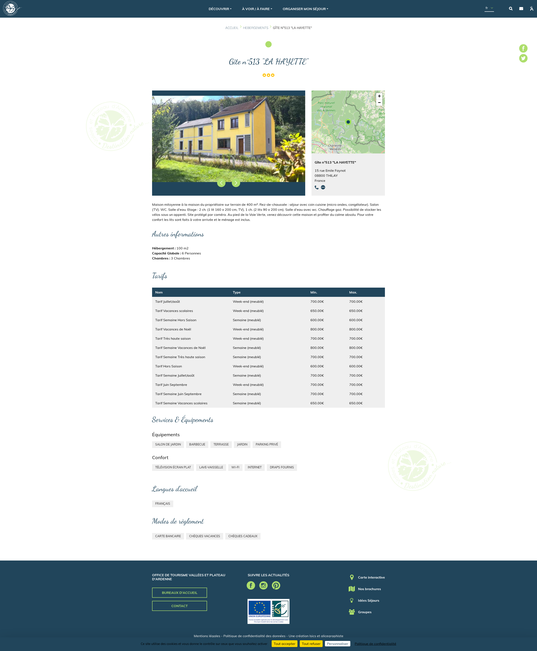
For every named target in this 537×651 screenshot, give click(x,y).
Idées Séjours (368, 600)
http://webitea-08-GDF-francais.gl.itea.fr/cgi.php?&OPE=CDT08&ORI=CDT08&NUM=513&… (323, 187)
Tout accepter (284, 644)
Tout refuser (311, 644)
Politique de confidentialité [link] (375, 644)
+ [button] (379, 96)
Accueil (232, 28)
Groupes (364, 612)
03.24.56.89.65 (317, 187)
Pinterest (276, 585)
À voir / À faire (256, 9)
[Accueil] (12, 8)
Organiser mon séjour (304, 9)
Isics (312, 636)
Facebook (251, 585)
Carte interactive (371, 577)
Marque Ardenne (532, 8)
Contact (521, 8)
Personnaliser (337, 644)
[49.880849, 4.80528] (348, 122)
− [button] (379, 102)
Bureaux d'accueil (179, 593)
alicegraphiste (332, 636)
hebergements (255, 28)
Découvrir (219, 9)
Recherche (511, 8)
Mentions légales (207, 636)
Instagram (263, 585)
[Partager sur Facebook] (523, 49)
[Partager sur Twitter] (523, 59)
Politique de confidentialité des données (254, 636)
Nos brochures (369, 589)
